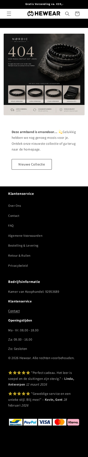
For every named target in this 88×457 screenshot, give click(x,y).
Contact (13, 216)
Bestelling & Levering (23, 245)
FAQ (11, 225)
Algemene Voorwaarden (25, 235)
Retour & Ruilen (19, 255)
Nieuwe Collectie (31, 164)
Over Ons (14, 205)
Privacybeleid (18, 265)
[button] (9, 14)
